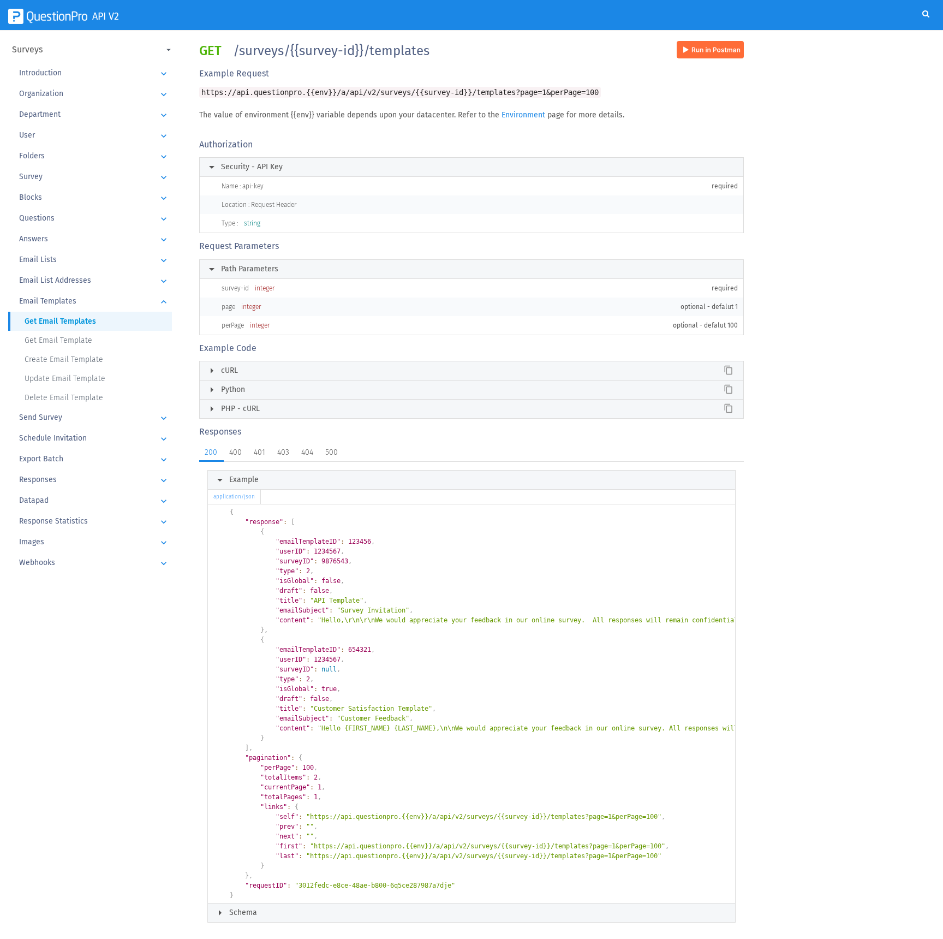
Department (94, 115)
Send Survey (94, 418)
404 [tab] (307, 452)
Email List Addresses (94, 281)
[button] (92, 49)
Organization (94, 94)
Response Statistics (94, 521)
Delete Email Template (64, 397)
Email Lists (94, 260)
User (94, 135)
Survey (94, 177)
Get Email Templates (60, 321)
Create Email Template (64, 359)
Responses (94, 480)
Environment (523, 115)
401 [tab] (259, 452)
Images (94, 542)
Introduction (94, 73)
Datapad (94, 501)
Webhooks (94, 563)
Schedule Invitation (94, 438)
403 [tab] (283, 452)
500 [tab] (331, 452)
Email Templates (94, 301)
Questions (94, 218)
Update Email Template (65, 378)
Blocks (94, 198)
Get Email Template (58, 340)
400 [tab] (235, 452)
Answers (94, 239)
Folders (94, 156)
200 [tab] (211, 452)
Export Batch (94, 459)
